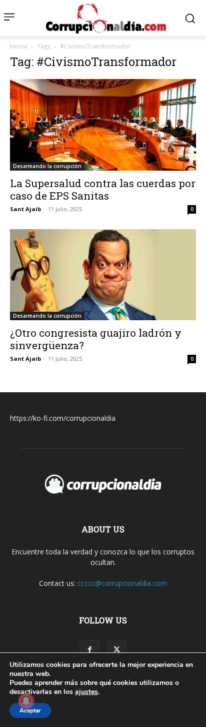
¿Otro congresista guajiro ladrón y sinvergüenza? (96, 339)
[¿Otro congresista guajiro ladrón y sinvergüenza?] (103, 274)
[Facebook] (90, 650)
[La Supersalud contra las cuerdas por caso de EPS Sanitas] (103, 124)
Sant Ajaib (25, 209)
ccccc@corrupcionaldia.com (122, 583)
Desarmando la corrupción (47, 166)
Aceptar (30, 710)
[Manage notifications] (26, 701)
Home (19, 46)
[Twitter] (116, 650)
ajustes (86, 691)
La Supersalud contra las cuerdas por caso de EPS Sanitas (103, 189)
